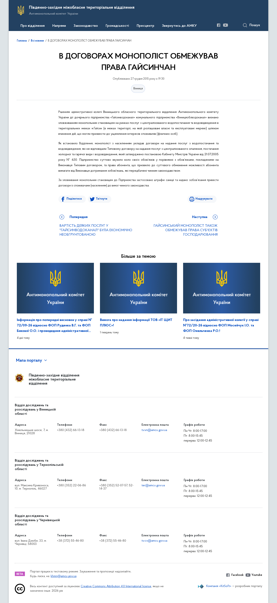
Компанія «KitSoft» (218, 586)
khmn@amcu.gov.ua (63, 576)
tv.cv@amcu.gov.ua (154, 540)
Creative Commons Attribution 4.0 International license (116, 586)
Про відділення (32, 26)
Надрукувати (204, 198)
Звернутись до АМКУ (179, 26)
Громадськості (117, 26)
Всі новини (37, 41)
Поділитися (74, 198)
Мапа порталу (29, 360)
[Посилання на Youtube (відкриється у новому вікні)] (225, 25)
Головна (22, 41)
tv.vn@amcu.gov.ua (154, 430)
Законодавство (86, 26)
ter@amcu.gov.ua (153, 485)
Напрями (59, 26)
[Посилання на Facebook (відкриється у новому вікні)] (218, 25)
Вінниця (138, 88)
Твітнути (101, 198)
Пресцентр (145, 26)
